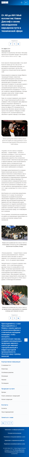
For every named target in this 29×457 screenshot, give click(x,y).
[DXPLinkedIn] (18, 43)
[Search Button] (22, 3)
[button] (21, 2)
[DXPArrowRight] (26, 340)
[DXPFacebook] (10, 43)
